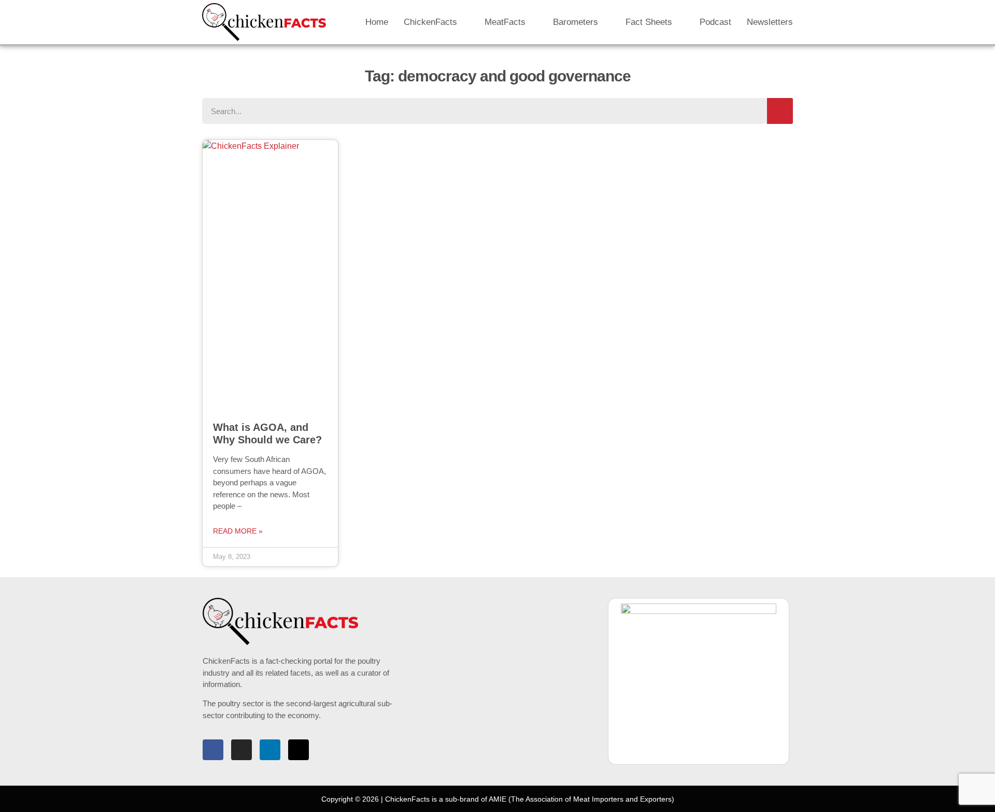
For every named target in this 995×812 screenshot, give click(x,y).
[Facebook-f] (213, 749)
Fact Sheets (649, 22)
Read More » (238, 531)
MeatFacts (505, 22)
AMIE (497, 799)
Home (376, 22)
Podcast (715, 22)
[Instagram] (241, 749)
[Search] (780, 111)
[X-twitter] (298, 749)
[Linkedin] (270, 749)
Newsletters (770, 22)
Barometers (575, 22)
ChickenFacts (430, 22)
